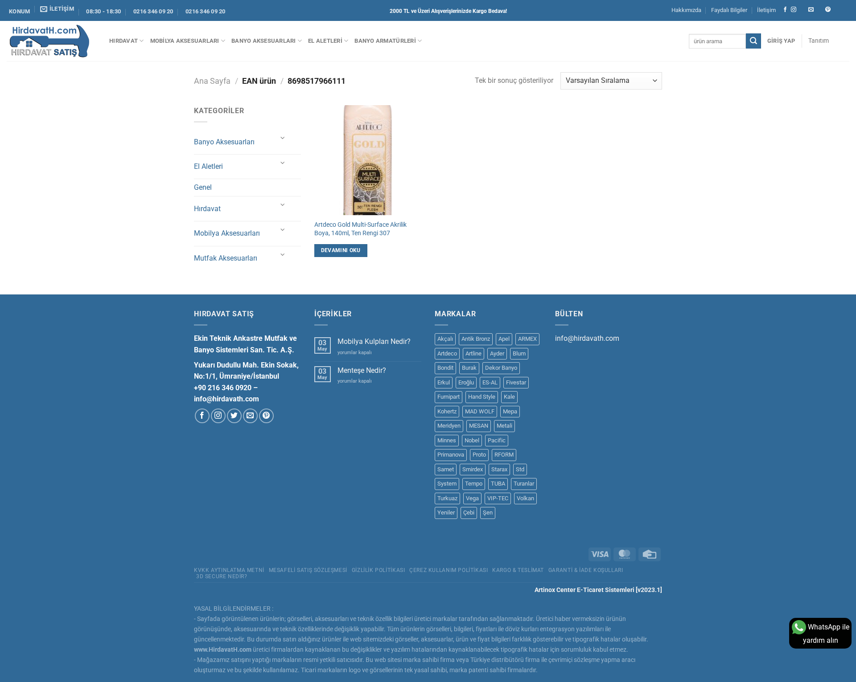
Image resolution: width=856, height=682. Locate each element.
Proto (479, 454)
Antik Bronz (475, 338)
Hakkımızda (686, 10)
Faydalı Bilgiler (729, 10)
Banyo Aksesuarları (263, 40)
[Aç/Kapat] (283, 138)
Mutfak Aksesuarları (225, 258)
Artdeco (447, 353)
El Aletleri (325, 40)
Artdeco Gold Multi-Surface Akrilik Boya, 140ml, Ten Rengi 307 (360, 229)
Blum (519, 353)
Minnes (446, 440)
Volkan (525, 498)
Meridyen (449, 425)
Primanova (450, 454)
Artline (473, 353)
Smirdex (472, 469)
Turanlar (524, 483)
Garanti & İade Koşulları (585, 570)
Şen (488, 512)
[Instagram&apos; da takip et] (793, 10)
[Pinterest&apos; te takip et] (828, 10)
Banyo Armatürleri (385, 40)
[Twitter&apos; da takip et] (234, 415)
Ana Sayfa (212, 81)
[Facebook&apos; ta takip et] (785, 10)
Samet (445, 469)
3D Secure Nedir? (221, 576)
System (447, 483)
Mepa (510, 411)
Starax (499, 469)
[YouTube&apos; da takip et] (845, 10)
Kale (509, 396)
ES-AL (490, 382)
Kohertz (447, 411)
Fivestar (516, 382)
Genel (203, 187)
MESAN (478, 425)
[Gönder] (753, 41)
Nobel (472, 440)
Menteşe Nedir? (361, 370)
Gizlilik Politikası (378, 570)
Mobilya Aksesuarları (184, 40)
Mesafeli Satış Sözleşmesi (308, 570)
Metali (504, 425)
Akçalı (445, 338)
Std (520, 469)
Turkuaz (447, 498)
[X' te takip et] (802, 10)
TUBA (498, 483)
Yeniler (446, 512)
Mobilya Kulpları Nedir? (374, 341)
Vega (472, 498)
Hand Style (481, 396)
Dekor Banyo (501, 367)
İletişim (766, 10)
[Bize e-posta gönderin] (811, 10)
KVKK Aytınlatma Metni (229, 570)
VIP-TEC (497, 498)
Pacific (497, 440)
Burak (469, 367)
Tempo (473, 483)
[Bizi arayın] (819, 10)
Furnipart (448, 396)
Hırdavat (123, 40)
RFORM (504, 454)
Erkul (443, 382)
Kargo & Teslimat (518, 570)
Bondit (445, 367)
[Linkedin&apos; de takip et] (836, 10)
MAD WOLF (479, 411)
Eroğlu (466, 382)
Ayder (497, 353)
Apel (504, 338)
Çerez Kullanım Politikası (448, 570)
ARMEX (527, 338)
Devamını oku (341, 250)
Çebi (468, 512)
